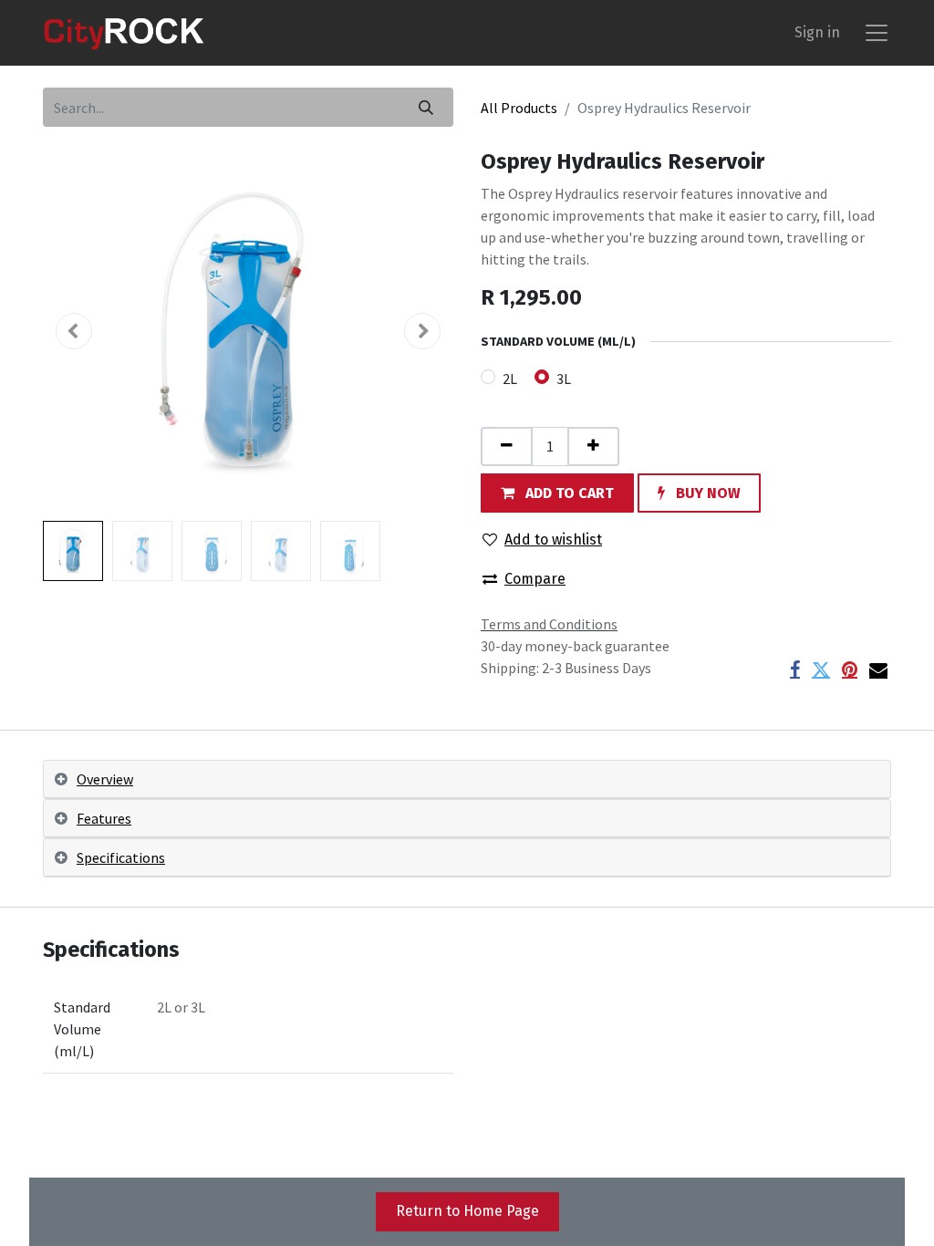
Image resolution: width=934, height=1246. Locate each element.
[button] (74, 331)
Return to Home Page (467, 1211)
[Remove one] (507, 446)
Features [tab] (104, 818)
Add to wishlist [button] (553, 539)
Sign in (817, 32)
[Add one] (593, 446)
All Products (519, 108)
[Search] (426, 107)
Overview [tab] (105, 779)
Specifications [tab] (121, 857)
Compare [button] (535, 578)
